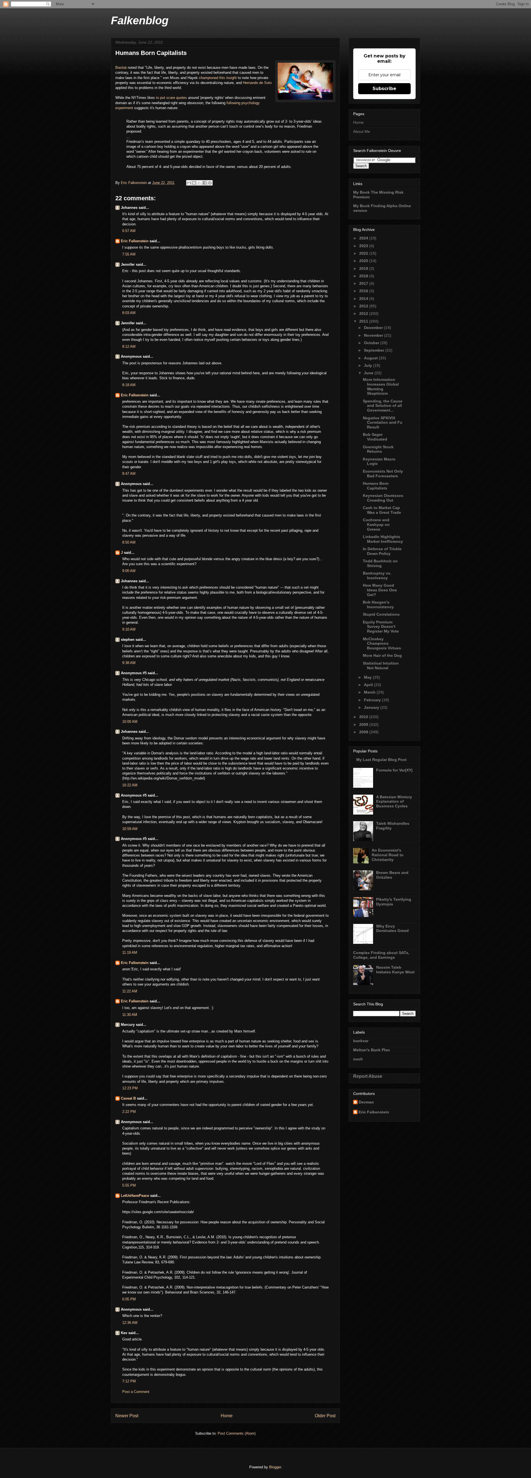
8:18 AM (129, 385)
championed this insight (218, 78)
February (373, 700)
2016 (364, 291)
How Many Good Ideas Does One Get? (380, 590)
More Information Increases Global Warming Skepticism (381, 386)
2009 (364, 724)
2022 (364, 253)
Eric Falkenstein (135, 241)
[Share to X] (199, 183)
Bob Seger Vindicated (375, 436)
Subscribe (384, 88)
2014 (364, 298)
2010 (364, 717)
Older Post (325, 1415)
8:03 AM (129, 313)
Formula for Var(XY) (394, 770)
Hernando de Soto (257, 83)
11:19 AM (129, 952)
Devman (366, 1102)
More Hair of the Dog (382, 655)
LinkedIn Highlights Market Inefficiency (383, 539)
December (374, 327)
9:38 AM (129, 663)
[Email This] (189, 183)
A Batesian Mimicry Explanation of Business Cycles (394, 801)
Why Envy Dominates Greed (392, 928)
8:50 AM (129, 542)
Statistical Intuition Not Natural (381, 665)
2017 (364, 283)
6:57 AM (129, 231)
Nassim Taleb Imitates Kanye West (395, 969)
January (372, 707)
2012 (364, 313)
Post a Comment (135, 1392)
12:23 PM (130, 1088)
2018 (364, 276)
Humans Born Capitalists (376, 485)
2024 (364, 238)
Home (227, 1415)
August (371, 358)
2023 (364, 246)
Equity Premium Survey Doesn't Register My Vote (381, 627)
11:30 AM (129, 1015)
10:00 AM (129, 722)
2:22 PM (129, 1112)
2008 (364, 732)
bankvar (360, 1041)
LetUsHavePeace (135, 1196)
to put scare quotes (171, 98)
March (370, 692)
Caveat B (128, 1098)
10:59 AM (129, 829)
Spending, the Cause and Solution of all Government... (382, 406)
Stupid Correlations (381, 614)
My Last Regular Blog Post (381, 759)
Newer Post (126, 1415)
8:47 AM (129, 473)
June (369, 373)
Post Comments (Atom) (237, 1433)
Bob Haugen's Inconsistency (378, 604)
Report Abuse (367, 1076)
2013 (364, 306)
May (368, 677)
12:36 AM (129, 1323)
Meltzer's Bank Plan (371, 1050)
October (372, 343)
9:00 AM (129, 571)
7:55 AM (129, 254)
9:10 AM (129, 629)
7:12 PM (129, 1381)
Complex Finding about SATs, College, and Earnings (381, 955)
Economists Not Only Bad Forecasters (383, 473)
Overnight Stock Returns (378, 449)
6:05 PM (129, 1299)
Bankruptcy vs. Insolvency (377, 575)
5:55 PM (129, 1185)
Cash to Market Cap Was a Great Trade (382, 510)
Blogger (275, 1467)
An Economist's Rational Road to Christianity (388, 855)
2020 (364, 261)
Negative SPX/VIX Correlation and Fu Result (382, 423)
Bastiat (121, 67)
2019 (364, 268)
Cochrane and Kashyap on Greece (376, 524)
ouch (358, 1059)
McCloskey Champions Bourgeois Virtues (382, 643)
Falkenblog (139, 20)
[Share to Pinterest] (210, 183)
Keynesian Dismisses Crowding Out (383, 497)
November (374, 335)
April (369, 685)
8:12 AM (129, 346)
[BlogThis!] (194, 183)
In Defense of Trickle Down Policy (382, 551)
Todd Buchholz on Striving (380, 563)
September (374, 350)
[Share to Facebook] (204, 183)
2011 (364, 321)
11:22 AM (129, 991)
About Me (361, 131)
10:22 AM (129, 785)
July (368, 365)
